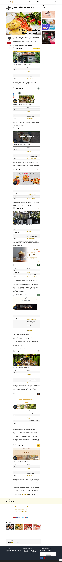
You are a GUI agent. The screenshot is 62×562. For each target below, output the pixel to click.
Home (7, 5)
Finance (30, 1)
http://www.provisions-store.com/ (31, 118)
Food (9, 10)
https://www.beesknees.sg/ (31, 78)
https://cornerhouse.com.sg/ (31, 238)
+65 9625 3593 (29, 272)
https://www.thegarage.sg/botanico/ (32, 158)
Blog (9, 5)
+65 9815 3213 (29, 71)
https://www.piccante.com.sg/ (31, 198)
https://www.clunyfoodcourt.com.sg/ (32, 276)
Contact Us (32, 552)
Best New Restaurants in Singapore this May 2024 (10, 531)
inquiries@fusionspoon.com (31, 418)
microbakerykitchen (30, 330)
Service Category (33, 551)
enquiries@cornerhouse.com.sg (31, 233)
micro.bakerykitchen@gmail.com (31, 319)
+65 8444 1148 (29, 374)
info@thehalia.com (29, 375)
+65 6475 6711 (29, 111)
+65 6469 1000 (29, 231)
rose (9, 40)
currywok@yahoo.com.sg (30, 469)
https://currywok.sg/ (30, 475)
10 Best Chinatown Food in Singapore (21, 509)
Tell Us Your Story (25, 551)
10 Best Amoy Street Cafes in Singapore (22, 511)
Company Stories (25, 1)
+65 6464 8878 (29, 468)
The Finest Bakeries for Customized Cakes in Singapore (37, 532)
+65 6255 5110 (29, 417)
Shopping (46, 1)
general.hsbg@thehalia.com (31, 377)
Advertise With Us (25, 552)
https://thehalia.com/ (30, 382)
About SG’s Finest (33, 550)
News (20, 1)
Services (34, 1)
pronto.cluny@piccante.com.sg (31, 194)
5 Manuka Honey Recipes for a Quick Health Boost (18, 532)
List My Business (25, 550)
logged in (12, 542)
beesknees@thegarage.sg (30, 72)
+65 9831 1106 (29, 151)
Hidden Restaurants (24, 494)
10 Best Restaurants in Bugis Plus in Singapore (23, 506)
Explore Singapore (40, 1)
